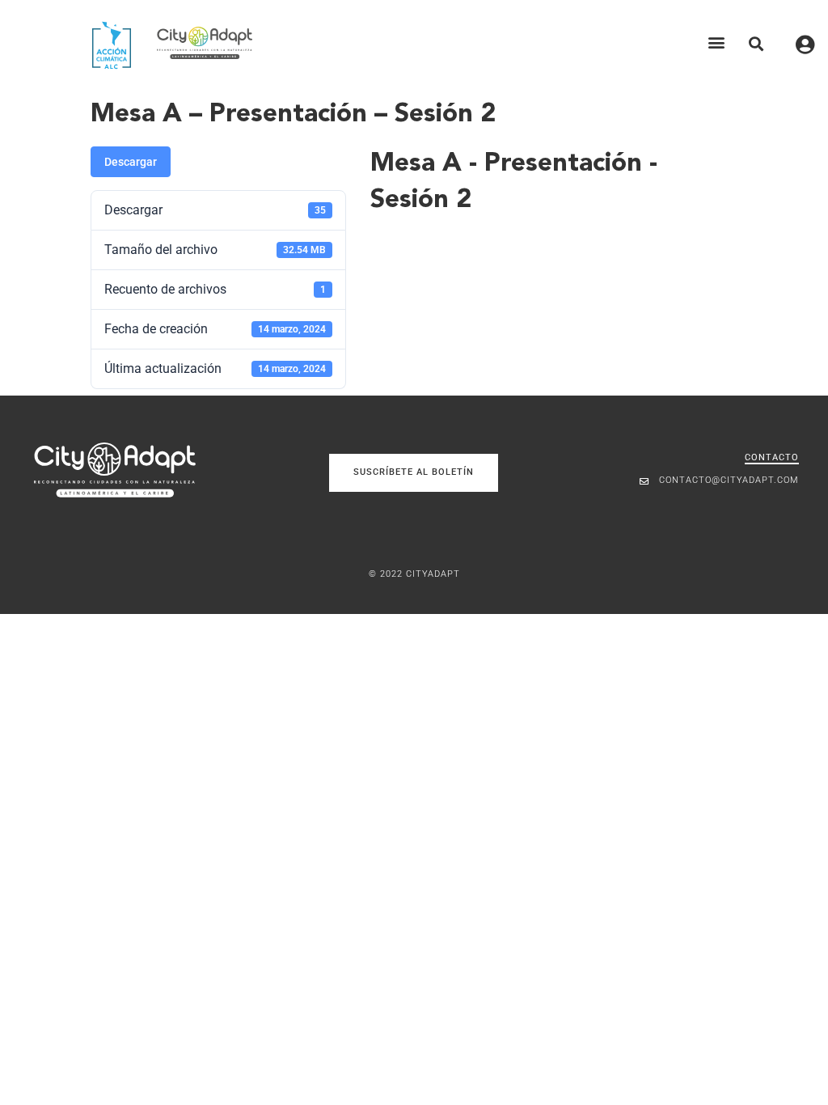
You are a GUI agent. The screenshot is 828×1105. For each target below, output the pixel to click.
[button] (716, 42)
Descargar (130, 161)
